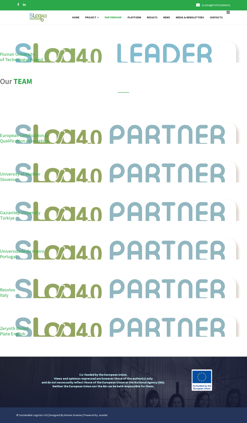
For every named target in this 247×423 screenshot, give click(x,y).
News (166, 17)
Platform (134, 17)
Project (90, 17)
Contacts (216, 17)
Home (75, 17)
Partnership (113, 17)
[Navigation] (228, 17)
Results (152, 17)
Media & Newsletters (190, 17)
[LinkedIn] (24, 4)
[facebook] (18, 4)
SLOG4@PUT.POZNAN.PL (216, 5)
